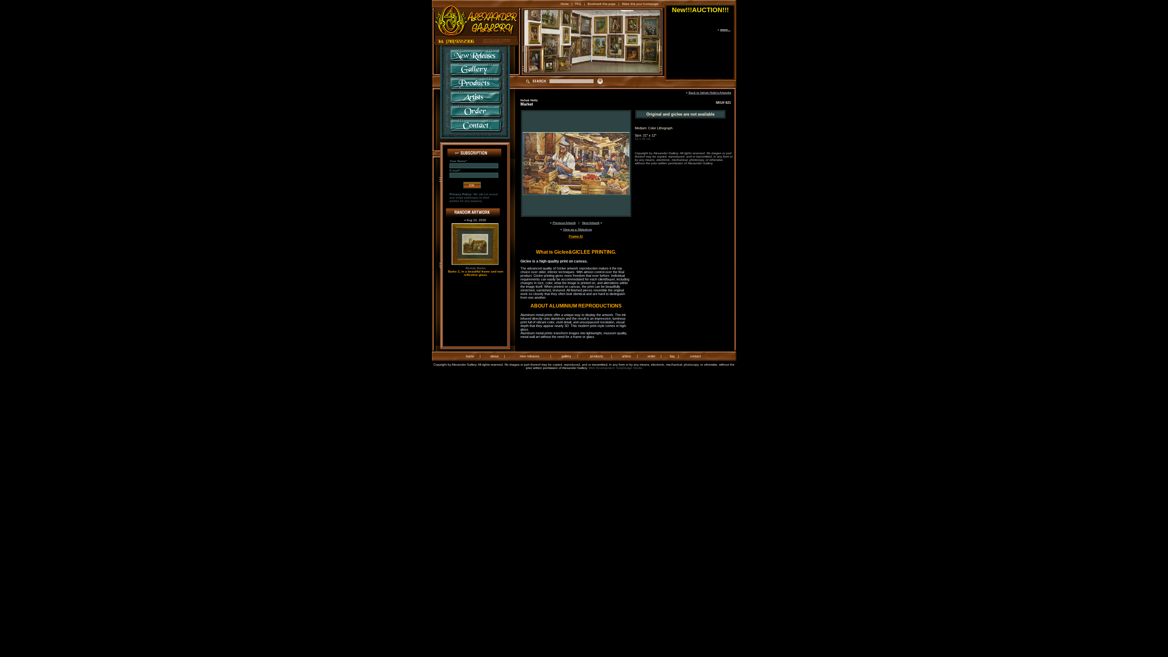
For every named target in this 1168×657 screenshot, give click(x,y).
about (494, 356)
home (470, 356)
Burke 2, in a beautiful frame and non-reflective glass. (476, 273)
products (596, 356)
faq (672, 356)
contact (695, 356)
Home (565, 3)
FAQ (578, 3)
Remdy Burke (476, 268)
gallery (566, 356)
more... (725, 29)
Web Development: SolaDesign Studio (615, 368)
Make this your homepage (640, 3)
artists (626, 356)
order (651, 356)
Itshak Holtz (529, 100)
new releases (530, 356)
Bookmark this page (602, 3)
